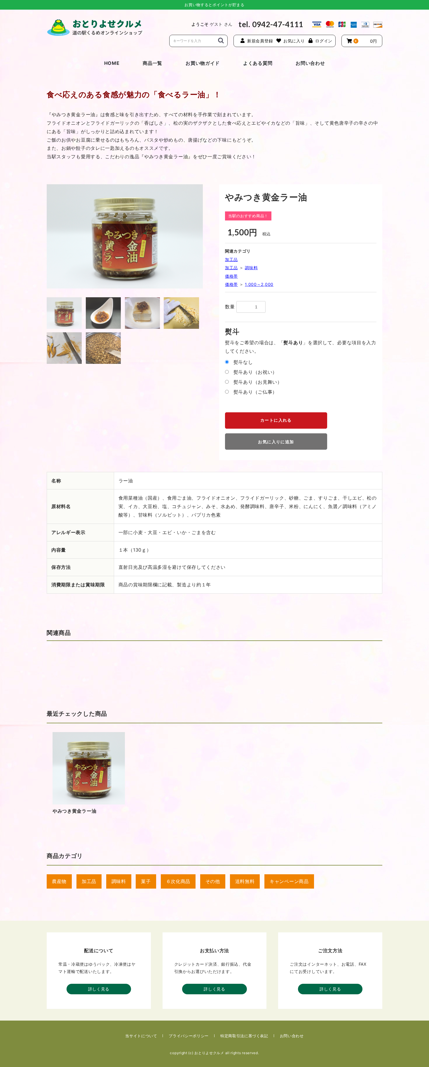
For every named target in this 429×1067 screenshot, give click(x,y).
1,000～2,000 (259, 284)
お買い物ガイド (203, 63)
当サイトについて (141, 1035)
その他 (212, 881)
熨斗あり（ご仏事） (255, 392)
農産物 (59, 881)
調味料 (251, 267)
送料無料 (245, 881)
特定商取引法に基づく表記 (244, 1035)
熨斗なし (243, 362)
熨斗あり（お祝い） (255, 372)
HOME (112, 63)
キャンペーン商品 (289, 881)
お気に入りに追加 (276, 441)
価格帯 (231, 276)
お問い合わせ (310, 63)
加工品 (231, 259)
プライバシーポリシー (189, 1035)
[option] (125, 236)
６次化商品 (178, 881)
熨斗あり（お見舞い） (257, 382)
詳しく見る (99, 988)
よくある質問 (257, 63)
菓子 (146, 881)
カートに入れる (276, 420)
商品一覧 (152, 63)
